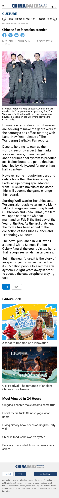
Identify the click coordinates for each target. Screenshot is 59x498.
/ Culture (12, 23)
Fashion (51, 18)
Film (33, 18)
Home (5, 23)
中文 (54, 6)
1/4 (6, 286)
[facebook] (4, 35)
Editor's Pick (11, 299)
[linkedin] (16, 35)
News (10, 18)
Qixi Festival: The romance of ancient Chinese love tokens (27, 387)
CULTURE (9, 14)
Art (27, 18)
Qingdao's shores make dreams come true (28, 405)
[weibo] (22, 35)
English (8, 474)
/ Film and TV (22, 23)
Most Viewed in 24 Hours (21, 399)
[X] (10, 35)
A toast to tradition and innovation (25, 343)
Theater (41, 18)
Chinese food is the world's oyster (23, 437)
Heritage (19, 18)
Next (16, 286)
